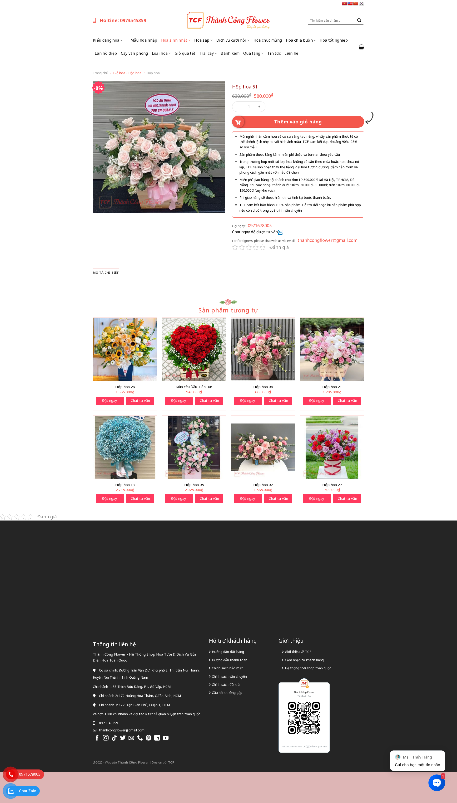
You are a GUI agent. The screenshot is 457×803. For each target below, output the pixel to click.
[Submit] (359, 20)
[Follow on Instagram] (106, 738)
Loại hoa (160, 53)
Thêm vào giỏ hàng (298, 121)
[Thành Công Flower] (228, 20)
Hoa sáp (201, 40)
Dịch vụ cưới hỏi (231, 40)
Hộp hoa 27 (332, 484)
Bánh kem (230, 53)
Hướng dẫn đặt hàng (228, 651)
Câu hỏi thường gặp (227, 692)
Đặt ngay (109, 400)
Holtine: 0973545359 (122, 20)
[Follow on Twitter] (123, 738)
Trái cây (206, 53)
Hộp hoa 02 (263, 484)
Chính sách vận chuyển (229, 676)
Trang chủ (100, 73)
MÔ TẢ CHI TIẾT (106, 272)
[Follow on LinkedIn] (157, 738)
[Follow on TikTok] (114, 738)
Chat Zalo (27, 790)
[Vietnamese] (344, 3)
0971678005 (260, 225)
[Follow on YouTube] (166, 738)
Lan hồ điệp (106, 53)
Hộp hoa (153, 73)
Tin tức (274, 53)
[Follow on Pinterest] (148, 738)
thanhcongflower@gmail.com (328, 240)
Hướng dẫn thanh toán (229, 660)
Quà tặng (251, 53)
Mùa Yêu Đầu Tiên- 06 (194, 386)
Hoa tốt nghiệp (334, 40)
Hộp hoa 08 (263, 386)
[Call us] (140, 738)
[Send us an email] (131, 738)
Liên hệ (291, 53)
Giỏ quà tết (185, 53)
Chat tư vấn (140, 400)
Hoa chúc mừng (267, 40)
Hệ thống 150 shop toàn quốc (308, 668)
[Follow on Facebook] (97, 738)
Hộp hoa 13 (125, 484)
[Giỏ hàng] (361, 47)
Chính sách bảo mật (227, 668)
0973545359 (108, 723)
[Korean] (361, 3)
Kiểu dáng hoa (106, 40)
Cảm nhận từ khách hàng (304, 660)
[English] (350, 3)
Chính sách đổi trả (226, 684)
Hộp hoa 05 (194, 484)
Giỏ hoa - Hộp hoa (127, 73)
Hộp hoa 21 (332, 386)
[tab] (106, 272)
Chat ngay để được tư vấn (255, 231)
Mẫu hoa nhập (143, 40)
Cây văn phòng (134, 53)
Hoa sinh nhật (174, 40)
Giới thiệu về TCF (298, 651)
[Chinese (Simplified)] (355, 3)
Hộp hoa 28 (125, 386)
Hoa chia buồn (299, 40)
